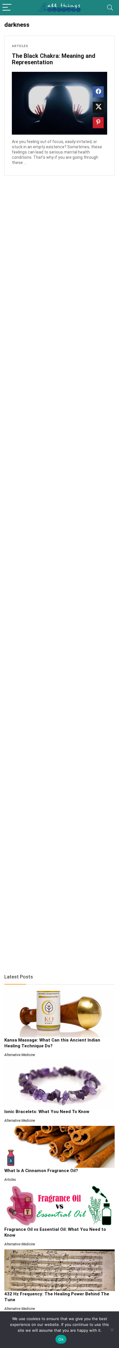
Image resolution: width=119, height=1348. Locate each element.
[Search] (110, 7)
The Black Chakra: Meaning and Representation (53, 59)
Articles (20, 46)
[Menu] (7, 7)
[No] (112, 1330)
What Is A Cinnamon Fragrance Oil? (41, 1170)
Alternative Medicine (19, 1055)
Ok (61, 1339)
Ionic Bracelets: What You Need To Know (46, 1111)
